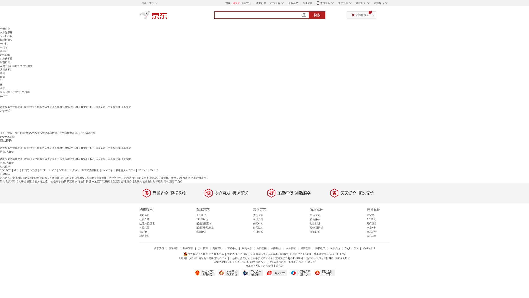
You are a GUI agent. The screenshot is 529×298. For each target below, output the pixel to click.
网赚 (88, 181)
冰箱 (2, 73)
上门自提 (201, 215)
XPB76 (154, 170)
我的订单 (261, 3)
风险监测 (306, 248)
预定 (171, 181)
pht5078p (107, 170)
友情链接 (262, 248)
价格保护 (315, 219)
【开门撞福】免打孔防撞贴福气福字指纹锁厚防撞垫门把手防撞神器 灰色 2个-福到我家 (47, 133)
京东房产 (97, 181)
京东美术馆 (6, 58)
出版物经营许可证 (240, 258)
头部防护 (13, 66)
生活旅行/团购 (147, 223)
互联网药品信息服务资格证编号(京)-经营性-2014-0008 (280, 254)
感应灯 (30, 181)
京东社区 (291, 248)
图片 (37, 181)
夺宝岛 (370, 215)
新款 (128, 181)
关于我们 (159, 248)
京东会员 (293, 3)
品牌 (63, 181)
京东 (167, 16)
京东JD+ (371, 235)
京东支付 (268, 265)
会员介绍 (144, 219)
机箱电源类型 (29, 170)
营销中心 (232, 248)
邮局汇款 (258, 227)
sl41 (16, 170)
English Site (351, 248)
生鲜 (83, 181)
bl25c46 (142, 170)
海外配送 (201, 231)
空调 (123, 181)
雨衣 (166, 181)
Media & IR (369, 248)
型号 (2, 181)
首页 (2, 66)
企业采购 (307, 3)
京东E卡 (371, 227)
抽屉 (2, 77)
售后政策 (315, 215)
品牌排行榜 (6, 36)
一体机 (3, 43)
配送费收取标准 (205, 227)
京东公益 (335, 248)
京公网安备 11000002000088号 (206, 254)
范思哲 (44, 181)
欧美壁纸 (10, 181)
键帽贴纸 (5, 54)
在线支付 (258, 219)
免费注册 (246, 3)
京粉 (77, 181)
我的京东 (275, 3)
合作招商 (203, 248)
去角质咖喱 (149, 181)
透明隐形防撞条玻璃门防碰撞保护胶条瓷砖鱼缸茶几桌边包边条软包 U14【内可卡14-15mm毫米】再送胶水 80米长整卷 (65, 107)
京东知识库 (6, 32)
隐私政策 (320, 248)
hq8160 (74, 170)
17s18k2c (5, 170)
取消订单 (315, 231)
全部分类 (5, 28)
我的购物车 (362, 15)
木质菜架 (115, 181)
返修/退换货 (316, 227)
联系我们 (174, 248)
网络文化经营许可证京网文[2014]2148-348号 (278, 258)
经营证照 (310, 262)
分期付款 (258, 223)
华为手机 (21, 181)
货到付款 (258, 215)
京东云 (280, 265)
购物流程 (144, 215)
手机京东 (325, 3)
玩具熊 (106, 181)
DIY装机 (371, 219)
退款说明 (315, 223)
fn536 (43, 170)
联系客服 (144, 235)
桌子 (2, 88)
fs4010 (63, 170)
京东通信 (372, 231)
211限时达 (202, 219)
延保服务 (372, 223)
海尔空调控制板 (90, 170)
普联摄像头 (6, 39)
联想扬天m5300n (125, 170)
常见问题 (144, 227)
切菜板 (70, 181)
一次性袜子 (54, 181)
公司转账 (258, 231)
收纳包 (3, 47)
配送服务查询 (203, 223)
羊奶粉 (178, 181)
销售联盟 (276, 248)
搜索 (317, 15)
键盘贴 (3, 51)
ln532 (52, 170)
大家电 (143, 231)
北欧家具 (137, 181)
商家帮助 (218, 248)
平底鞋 (159, 181)
